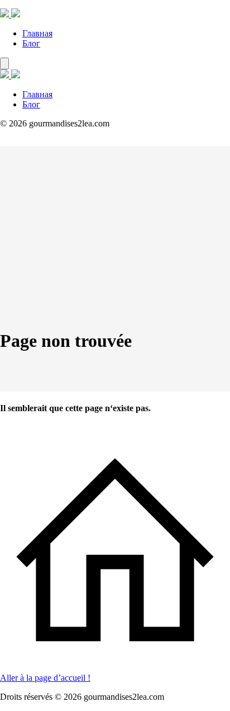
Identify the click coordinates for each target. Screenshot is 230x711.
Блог (31, 43)
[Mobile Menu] (4, 63)
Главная (37, 33)
